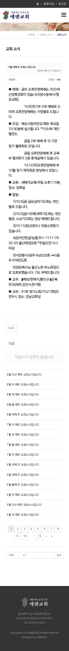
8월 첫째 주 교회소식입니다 (23, 414)
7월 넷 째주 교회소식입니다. (23, 424)
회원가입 (49, 4)
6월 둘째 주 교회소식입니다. (23, 484)
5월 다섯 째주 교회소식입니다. (24, 504)
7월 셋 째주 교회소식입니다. (23, 434)
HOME (31, 34)
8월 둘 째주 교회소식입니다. (23, 404)
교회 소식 (61, 34)
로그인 (62, 4)
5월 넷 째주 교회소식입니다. (23, 514)
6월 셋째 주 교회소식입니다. (23, 474)
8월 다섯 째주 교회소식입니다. (24, 374)
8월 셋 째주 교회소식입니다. (23, 394)
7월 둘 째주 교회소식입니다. (23, 444)
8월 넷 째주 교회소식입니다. (23, 384)
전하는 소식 (46, 34)
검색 (59, 555)
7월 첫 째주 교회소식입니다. (23, 454)
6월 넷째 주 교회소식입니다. (23, 464)
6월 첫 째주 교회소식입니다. (23, 495)
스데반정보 (41, 637)
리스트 (11, 328)
